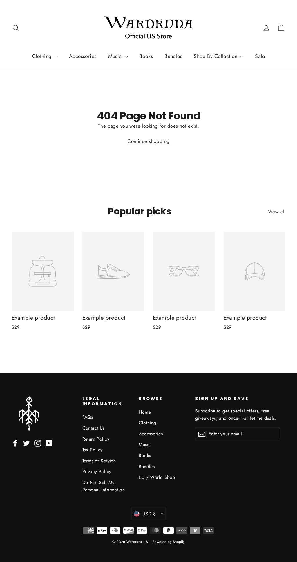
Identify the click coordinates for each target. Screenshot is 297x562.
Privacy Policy (96, 471)
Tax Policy (92, 449)
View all (276, 211)
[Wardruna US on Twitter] (26, 443)
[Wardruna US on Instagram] (37, 443)
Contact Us (93, 428)
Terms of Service (99, 460)
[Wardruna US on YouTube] (49, 443)
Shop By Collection (216, 56)
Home (145, 412)
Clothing (42, 56)
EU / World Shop (157, 477)
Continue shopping (148, 141)
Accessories (83, 56)
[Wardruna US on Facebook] (15, 443)
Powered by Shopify (169, 541)
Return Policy (96, 439)
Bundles (173, 56)
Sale (260, 56)
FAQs (87, 417)
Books (146, 56)
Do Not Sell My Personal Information (103, 486)
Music (116, 56)
